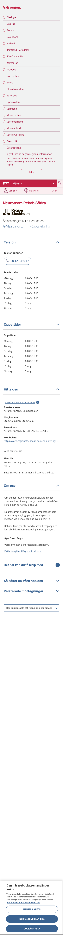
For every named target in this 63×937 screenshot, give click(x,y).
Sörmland (12, 95)
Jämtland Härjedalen (18, 49)
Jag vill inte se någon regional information (29, 154)
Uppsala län (13, 102)
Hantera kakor (32, 909)
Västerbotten (14, 115)
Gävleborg (12, 36)
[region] (31, 908)
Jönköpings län (15, 56)
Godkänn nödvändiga (32, 919)
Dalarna (11, 23)
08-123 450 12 (20, 261)
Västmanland (14, 128)
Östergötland (14, 147)
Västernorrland (15, 121)
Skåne (10, 82)
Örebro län (12, 141)
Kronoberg (12, 69)
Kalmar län (12, 62)
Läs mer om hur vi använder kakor (23, 902)
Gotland (11, 30)
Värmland (12, 108)
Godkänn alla (32, 928)
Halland (11, 43)
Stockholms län (15, 89)
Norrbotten (13, 76)
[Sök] (60, 183)
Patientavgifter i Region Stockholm (23, 551)
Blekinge (11, 17)
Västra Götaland (15, 134)
